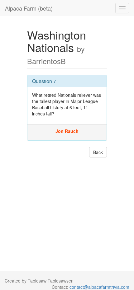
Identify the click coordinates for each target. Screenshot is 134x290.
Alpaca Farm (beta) (29, 8)
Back (98, 152)
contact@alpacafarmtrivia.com (99, 287)
